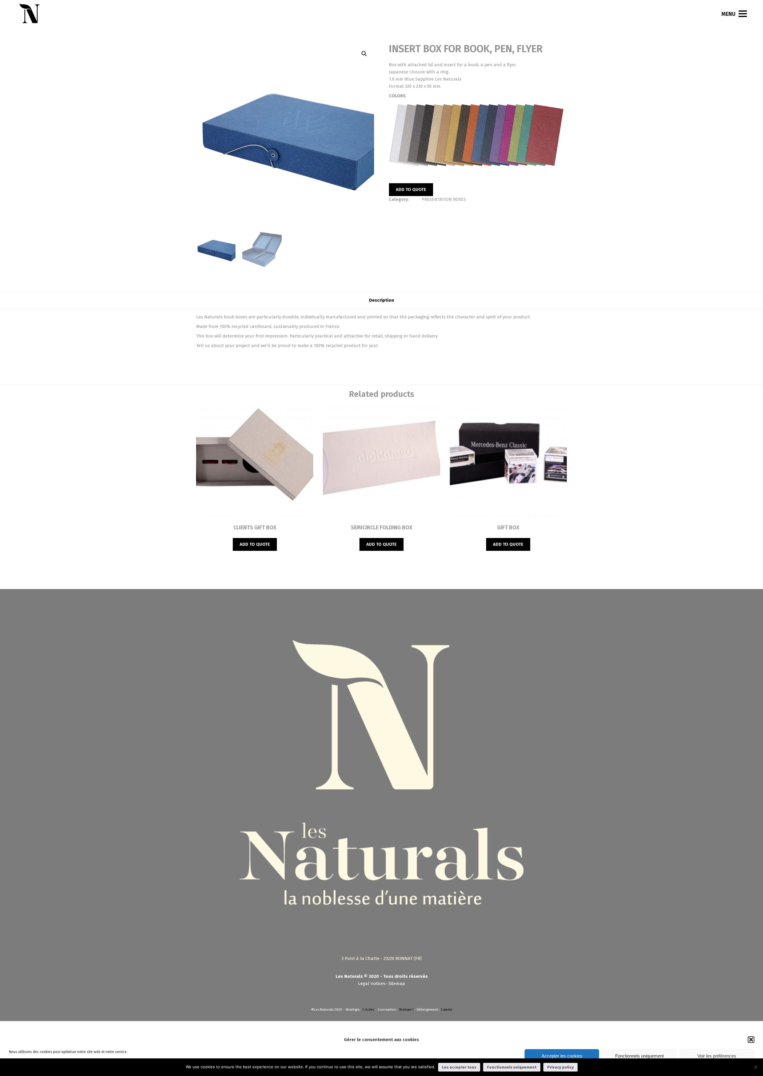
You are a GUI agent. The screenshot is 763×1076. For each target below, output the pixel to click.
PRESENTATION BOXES (444, 199)
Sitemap (396, 983)
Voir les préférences (716, 1055)
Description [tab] (381, 300)
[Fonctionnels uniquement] (756, 1067)
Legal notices (371, 983)
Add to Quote (411, 189)
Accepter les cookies (562, 1055)
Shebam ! (406, 1009)
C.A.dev (368, 1009)
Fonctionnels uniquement (639, 1055)
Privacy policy (560, 1067)
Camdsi (446, 1009)
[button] (751, 1040)
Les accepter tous (459, 1067)
